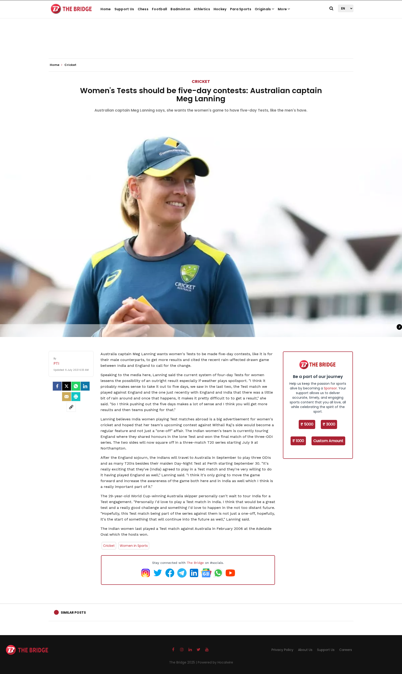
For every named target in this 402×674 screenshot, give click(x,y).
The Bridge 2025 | (183, 662)
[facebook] (57, 386)
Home (105, 9)
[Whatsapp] (75, 386)
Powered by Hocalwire (215, 662)
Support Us (124, 9)
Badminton (180, 9)
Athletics (202, 9)
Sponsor (330, 388)
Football (159, 9)
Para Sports (240, 9)
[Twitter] (66, 386)
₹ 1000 (298, 440)
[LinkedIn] (85, 386)
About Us (305, 649)
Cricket (201, 81)
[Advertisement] (201, 44)
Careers (345, 649)
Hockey (220, 9)
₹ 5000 (307, 424)
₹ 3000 (329, 424)
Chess (143, 9)
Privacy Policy (282, 649)
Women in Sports (134, 545)
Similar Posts (73, 612)
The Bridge (195, 563)
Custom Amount (328, 440)
